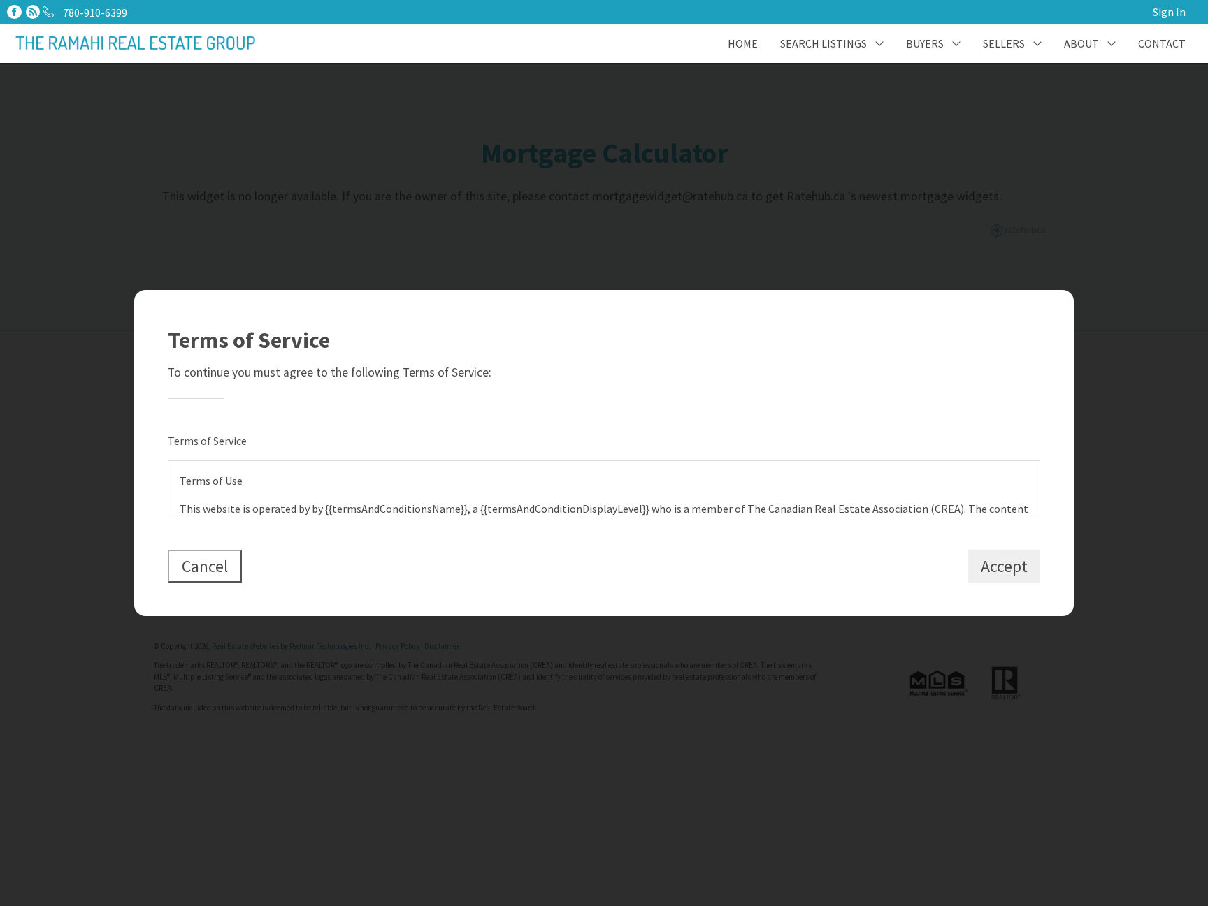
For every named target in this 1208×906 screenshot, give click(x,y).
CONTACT (1162, 43)
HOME (743, 43)
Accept (1004, 566)
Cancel (205, 566)
